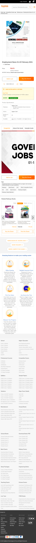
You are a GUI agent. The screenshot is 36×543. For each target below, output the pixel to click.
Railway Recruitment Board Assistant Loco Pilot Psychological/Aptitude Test (24, 222)
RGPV (20, 353)
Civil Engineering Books (24, 473)
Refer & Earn (22, 518)
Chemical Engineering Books (25, 479)
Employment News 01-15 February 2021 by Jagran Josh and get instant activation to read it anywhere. (16, 184)
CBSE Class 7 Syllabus (6, 387)
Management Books (23, 345)
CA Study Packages (5, 370)
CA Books (3, 361)
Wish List (21, 523)
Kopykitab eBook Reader (13, 520)
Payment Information (3, 530)
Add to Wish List (10, 84)
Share (21, 84)
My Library (21, 525)
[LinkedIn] (29, 523)
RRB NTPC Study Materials (25, 456)
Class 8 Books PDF (23, 436)
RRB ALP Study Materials (24, 459)
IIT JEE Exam (22, 366)
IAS (3, 189)
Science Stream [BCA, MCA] (25, 347)
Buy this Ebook (9, 231)
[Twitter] (31, 519)
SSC (17, 187)
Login (21, 1)
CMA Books (3, 364)
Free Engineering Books (24, 343)
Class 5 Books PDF (23, 442)
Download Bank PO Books (7, 452)
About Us (3, 518)
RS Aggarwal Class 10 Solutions (8, 401)
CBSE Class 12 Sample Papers (26, 378)
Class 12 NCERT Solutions (7, 394)
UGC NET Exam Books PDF (7, 485)
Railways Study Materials (8, 192)
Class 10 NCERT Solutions (7, 397)
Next (33, 217)
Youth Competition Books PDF (8, 411)
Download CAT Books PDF (25, 492)
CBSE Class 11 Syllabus (6, 380)
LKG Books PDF (22, 444)
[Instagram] (31, 523)
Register (25, 1)
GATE (20, 397)
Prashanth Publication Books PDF (8, 417)
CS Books (3, 363)
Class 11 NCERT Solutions (7, 396)
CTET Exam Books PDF (6, 487)
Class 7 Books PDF (23, 438)
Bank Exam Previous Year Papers (8, 461)
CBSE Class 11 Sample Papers (26, 380)
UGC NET (21, 394)
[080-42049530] (30, 1)
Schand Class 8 (4, 446)
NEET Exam (21, 368)
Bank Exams (13, 189)
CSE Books (21, 471)
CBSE (2, 353)
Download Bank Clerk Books (7, 454)
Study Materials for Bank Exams (8, 459)
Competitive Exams (10, 12)
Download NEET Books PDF (25, 487)
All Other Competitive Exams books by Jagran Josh (21, 107)
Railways (19, 12)
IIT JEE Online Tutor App (6, 499)
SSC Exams (21, 370)
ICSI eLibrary (13, 518)
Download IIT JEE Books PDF (25, 485)
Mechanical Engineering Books (26, 469)
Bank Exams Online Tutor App (7, 501)
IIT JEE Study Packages (6, 471)
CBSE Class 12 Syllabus (6, 378)
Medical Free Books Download (26, 501)
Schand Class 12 (5, 438)
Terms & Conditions (3, 524)
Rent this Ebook (25, 231)
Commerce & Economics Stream (26, 349)
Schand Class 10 (5, 442)
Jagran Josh (14, 105)
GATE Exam (21, 364)
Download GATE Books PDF (25, 490)
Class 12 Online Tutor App (7, 502)
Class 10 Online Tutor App (7, 504)
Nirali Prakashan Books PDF (7, 409)
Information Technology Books (26, 477)
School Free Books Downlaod (25, 506)
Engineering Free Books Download (27, 499)
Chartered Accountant (24, 401)
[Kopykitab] (4, 6)
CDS (7, 189)
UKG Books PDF (22, 446)
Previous (3, 217)
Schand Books (4, 368)
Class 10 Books (4, 347)
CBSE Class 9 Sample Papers (26, 384)
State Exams (11, 187)
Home (2, 12)
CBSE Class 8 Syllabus (6, 386)
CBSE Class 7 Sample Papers (26, 387)
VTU (20, 351)
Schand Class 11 (5, 440)
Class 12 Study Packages (6, 469)
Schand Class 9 (4, 444)
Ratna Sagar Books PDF (6, 415)
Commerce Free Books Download (26, 508)
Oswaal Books (4, 351)
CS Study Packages (5, 372)
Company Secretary (23, 403)
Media (2, 527)
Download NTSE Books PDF (25, 489)
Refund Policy (4, 533)
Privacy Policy (4, 521)
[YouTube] (33, 519)
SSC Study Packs (5, 475)
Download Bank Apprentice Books (8, 457)
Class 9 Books (4, 349)
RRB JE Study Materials (24, 452)
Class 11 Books (4, 345)
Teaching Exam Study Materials (8, 492)
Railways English (22, 189)
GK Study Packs (4, 473)
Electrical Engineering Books (25, 475)
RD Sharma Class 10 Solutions (8, 399)
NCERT (2, 354)
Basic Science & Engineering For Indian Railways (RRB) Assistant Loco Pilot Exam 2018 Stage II (9, 223)
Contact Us (2, 512)
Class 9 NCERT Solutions (7, 403)
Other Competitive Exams (26, 187)
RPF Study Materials (23, 457)
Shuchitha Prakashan (6, 366)
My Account (21, 520)
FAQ (2, 520)
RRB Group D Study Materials (25, 454)
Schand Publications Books (7, 436)
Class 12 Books (4, 343)
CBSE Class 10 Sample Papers (26, 382)
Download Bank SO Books (7, 456)
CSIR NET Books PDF (6, 489)
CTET (20, 399)
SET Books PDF (4, 490)
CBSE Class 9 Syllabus (6, 384)
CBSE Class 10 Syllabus (6, 382)
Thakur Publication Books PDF (8, 413)
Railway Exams (22, 361)
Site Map (12, 525)
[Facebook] (29, 519)
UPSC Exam (22, 372)
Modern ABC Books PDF (6, 419)
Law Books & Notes (23, 354)
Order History (22, 521)
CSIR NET (21, 396)
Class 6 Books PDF (23, 440)
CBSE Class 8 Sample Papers (26, 386)
